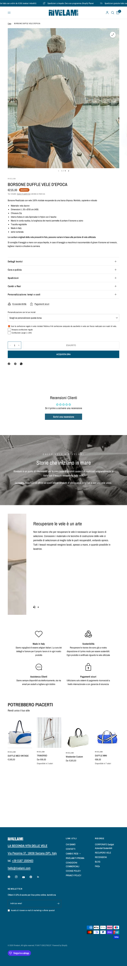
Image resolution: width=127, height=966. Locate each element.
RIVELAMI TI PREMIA (75, 858)
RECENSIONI (101, 857)
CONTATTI (70, 849)
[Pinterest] (16, 364)
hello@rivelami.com (19, 868)
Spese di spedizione (23, 194)
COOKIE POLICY (73, 870)
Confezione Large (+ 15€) (22, 332)
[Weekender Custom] (78, 733)
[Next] (68, 171)
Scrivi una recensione (63, 416)
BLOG (97, 861)
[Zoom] (113, 35)
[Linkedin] (40, 876)
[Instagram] (18, 876)
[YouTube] (25, 877)
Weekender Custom (74, 756)
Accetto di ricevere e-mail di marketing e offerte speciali (33, 910)
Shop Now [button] (37, 556)
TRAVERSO (42, 755)
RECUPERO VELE (103, 852)
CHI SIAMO (71, 844)
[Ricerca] (112, 13)
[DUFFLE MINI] (107, 732)
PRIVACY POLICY (73, 875)
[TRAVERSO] (49, 732)
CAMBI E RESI (72, 853)
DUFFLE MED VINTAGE (18, 755)
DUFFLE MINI (101, 755)
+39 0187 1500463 (22, 860)
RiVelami (12, 752)
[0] (117, 13)
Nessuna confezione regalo (22, 329)
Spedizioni (13, 278)
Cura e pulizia (15, 269)
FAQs (97, 866)
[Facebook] (9, 364)
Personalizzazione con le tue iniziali (22, 312)
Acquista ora (63, 354)
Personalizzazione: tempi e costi (24, 294)
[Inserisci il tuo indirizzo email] (58, 903)
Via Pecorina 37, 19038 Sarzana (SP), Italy (32, 853)
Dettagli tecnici (15, 261)
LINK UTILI (71, 838)
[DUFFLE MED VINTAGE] (20, 732)
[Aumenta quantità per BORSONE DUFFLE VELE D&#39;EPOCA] (18, 345)
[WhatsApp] (22, 364)
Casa (9, 23)
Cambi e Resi (14, 286)
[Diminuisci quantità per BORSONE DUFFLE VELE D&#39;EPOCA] (10, 345)
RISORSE (100, 838)
